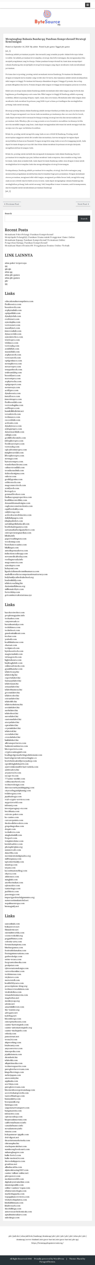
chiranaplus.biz (12, 1143)
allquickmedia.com (13, 1063)
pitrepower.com (12, 1176)
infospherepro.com (14, 440)
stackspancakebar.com (16, 1146)
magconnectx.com (14, 562)
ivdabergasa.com (13, 793)
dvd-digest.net (12, 1137)
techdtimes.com (12, 627)
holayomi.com (11, 568)
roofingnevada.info (14, 559)
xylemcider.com (12, 885)
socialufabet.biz (12, 707)
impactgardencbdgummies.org (20, 897)
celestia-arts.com (13, 941)
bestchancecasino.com (16, 544)
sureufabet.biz (11, 716)
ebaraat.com (11, 645)
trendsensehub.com (14, 470)
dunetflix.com (11, 853)
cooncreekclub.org (14, 935)
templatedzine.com (14, 841)
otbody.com (10, 1033)
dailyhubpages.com (14, 518)
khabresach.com (12, 1205)
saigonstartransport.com (17, 1107)
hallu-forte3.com (13, 1155)
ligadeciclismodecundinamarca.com (22, 571)
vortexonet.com (12, 325)
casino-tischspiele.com (16, 1030)
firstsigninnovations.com (17, 953)
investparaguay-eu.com (16, 808)
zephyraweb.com (13, 354)
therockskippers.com (15, 1161)
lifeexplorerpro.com (14, 455)
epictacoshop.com (13, 1116)
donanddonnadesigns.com (17, 503)
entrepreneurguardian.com (18, 532)
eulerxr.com (10, 476)
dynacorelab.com (13, 334)
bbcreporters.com (13, 749)
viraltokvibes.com (13, 992)
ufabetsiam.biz (12, 683)
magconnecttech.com (15, 485)
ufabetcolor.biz (12, 695)
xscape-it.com (11, 775)
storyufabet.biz (12, 722)
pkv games (51, 47)
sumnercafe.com (13, 850)
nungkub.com (11, 879)
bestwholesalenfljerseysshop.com (21, 761)
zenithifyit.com (12, 348)
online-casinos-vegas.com (17, 1188)
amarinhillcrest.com (14, 1007)
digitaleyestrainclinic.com (17, 1182)
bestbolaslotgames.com (16, 527)
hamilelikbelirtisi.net (14, 411)
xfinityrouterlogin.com (15, 1191)
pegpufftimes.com (13, 938)
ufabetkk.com (11, 1060)
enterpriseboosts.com (15, 1021)
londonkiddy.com (13, 580)
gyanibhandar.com (13, 669)
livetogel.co (10, 491)
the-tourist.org (12, 1010)
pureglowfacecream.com (17, 1069)
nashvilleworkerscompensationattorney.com (26, 574)
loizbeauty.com (12, 1045)
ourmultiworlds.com (14, 932)
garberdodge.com (13, 956)
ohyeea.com (10, 873)
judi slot (16, 1236)
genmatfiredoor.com (15, 494)
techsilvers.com (12, 832)
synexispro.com (12, 565)
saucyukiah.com (12, 923)
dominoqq (47, 1236)
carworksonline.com (14, 971)
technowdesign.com (14, 784)
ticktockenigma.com (14, 473)
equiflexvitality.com (14, 509)
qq (6, 266)
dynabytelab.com (13, 316)
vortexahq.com (12, 346)
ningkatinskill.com (13, 835)
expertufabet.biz (12, 678)
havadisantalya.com (14, 624)
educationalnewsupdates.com (19, 301)
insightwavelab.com (14, 452)
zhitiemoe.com (12, 876)
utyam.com (10, 867)
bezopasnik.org (12, 1102)
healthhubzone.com (14, 642)
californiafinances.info (15, 1122)
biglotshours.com (13, 660)
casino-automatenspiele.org (18, 1027)
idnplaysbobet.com (14, 521)
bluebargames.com (14, 947)
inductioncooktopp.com (16, 553)
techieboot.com (12, 630)
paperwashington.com (15, 538)
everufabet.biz (11, 734)
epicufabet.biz (11, 725)
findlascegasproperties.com (18, 497)
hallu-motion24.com (14, 1158)
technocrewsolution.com (17, 989)
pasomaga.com (12, 894)
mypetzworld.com (13, 802)
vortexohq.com (12, 446)
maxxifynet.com (12, 328)
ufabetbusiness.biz (13, 689)
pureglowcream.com (15, 1087)
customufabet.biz (13, 719)
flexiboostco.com (13, 304)
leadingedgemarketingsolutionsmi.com (23, 755)
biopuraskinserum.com (16, 1119)
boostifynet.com (12, 375)
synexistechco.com (14, 337)
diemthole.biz (11, 1057)
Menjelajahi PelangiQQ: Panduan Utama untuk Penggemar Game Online (40, 237)
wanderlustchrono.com (16, 464)
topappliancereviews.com (17, 1197)
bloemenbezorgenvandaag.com (20, 1090)
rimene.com (10, 1131)
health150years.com (14, 983)
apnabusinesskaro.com (16, 1214)
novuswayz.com (12, 387)
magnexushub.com (14, 654)
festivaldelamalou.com (15, 950)
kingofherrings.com (14, 1072)
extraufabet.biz (12, 698)
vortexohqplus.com (14, 405)
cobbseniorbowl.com (15, 781)
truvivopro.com (12, 340)
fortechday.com (12, 592)
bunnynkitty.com (13, 1099)
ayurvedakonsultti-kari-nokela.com (21, 767)
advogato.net (11, 1013)
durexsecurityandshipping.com (19, 787)
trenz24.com (11, 1039)
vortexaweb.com (13, 357)
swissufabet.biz (12, 686)
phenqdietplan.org (14, 847)
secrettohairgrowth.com (17, 1093)
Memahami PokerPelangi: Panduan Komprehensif (29, 234)
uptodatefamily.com (14, 862)
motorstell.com (12, 980)
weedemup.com (12, 541)
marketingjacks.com (14, 1194)
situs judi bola (26, 1236)
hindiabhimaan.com (14, 1202)
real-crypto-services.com (17, 799)
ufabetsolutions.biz (14, 704)
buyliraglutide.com (13, 663)
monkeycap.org (12, 1001)
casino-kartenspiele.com (16, 1024)
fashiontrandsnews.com (16, 746)
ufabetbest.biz (11, 713)
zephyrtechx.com (13, 381)
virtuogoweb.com (13, 657)
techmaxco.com (12, 417)
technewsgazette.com (15, 1066)
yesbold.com (11, 639)
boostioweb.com (13, 307)
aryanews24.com (13, 772)
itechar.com (10, 636)
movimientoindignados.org (18, 856)
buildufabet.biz (12, 740)
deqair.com (10, 829)
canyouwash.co (12, 621)
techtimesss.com (13, 974)
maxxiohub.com (12, 351)
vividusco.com (11, 343)
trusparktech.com (13, 369)
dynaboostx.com (13, 393)
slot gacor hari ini (47, 1239)
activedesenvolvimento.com (18, 515)
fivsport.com (11, 838)
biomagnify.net (12, 906)
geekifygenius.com (13, 479)
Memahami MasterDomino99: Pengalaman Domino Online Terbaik (37, 245)
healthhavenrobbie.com (16, 500)
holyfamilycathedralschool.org (19, 577)
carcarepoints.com (14, 820)
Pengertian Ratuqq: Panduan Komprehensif (26, 243)
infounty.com (11, 805)
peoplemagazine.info (15, 615)
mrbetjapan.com (13, 1075)
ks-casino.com (12, 817)
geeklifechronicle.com (15, 438)
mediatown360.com (14, 1179)
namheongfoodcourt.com (17, 1149)
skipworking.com (13, 1042)
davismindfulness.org (15, 586)
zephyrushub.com (13, 310)
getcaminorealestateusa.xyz (18, 595)
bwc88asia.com (12, 811)
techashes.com (12, 618)
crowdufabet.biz (12, 737)
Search (8, 213)
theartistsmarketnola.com (17, 1140)
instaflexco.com (12, 396)
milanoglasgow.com (14, 1152)
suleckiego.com (12, 1217)
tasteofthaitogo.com (15, 1096)
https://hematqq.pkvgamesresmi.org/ (47, 1243)
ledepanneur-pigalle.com (17, 1134)
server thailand (32, 1239)
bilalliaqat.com (12, 547)
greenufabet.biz (12, 692)
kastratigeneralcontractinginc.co (21, 758)
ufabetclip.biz (11, 675)
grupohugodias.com (14, 826)
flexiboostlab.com (13, 402)
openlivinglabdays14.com (16, 764)
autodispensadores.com (16, 550)
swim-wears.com (13, 959)
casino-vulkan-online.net (16, 1173)
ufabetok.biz (10, 731)
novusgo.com (11, 458)
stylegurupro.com (13, 429)
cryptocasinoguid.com (15, 752)
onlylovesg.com (12, 512)
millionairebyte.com (14, 589)
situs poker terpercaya (15, 263)
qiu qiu (8, 269)
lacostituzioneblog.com (16, 870)
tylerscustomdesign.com (16, 968)
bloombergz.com (13, 1018)
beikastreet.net (12, 926)
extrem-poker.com (14, 814)
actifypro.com (11, 390)
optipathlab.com (12, 313)
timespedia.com (12, 1051)
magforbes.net (12, 998)
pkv (6, 281)
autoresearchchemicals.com (18, 1211)
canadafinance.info (14, 1125)
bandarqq (37, 1236)
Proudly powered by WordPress (49, 1258)
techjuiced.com (12, 648)
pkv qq (75, 1239)
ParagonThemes (47, 1261)
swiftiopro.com (12, 408)
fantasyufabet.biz (13, 680)
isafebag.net (10, 1015)
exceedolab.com (12, 420)
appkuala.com (11, 1081)
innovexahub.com (13, 331)
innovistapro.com (13, 399)
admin (35, 47)
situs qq (8, 272)
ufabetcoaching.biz (14, 583)
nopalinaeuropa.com (14, 903)
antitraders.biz (12, 770)
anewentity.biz (12, 1078)
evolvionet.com (12, 319)
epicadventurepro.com (16, 449)
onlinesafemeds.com (14, 666)
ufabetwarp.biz (12, 672)
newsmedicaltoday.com (16, 556)
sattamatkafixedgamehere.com (20, 530)
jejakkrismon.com (13, 1054)
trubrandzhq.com (13, 372)
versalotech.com (13, 414)
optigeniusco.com (13, 360)
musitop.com (11, 864)
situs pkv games (12, 275)
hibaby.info (10, 535)
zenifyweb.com (12, 488)
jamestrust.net (12, 1036)
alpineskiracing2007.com (16, 1170)
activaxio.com (11, 423)
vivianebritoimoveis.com (16, 995)
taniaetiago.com (12, 888)
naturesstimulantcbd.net (16, 900)
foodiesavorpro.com (14, 443)
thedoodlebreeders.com (16, 823)
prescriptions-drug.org (16, 986)
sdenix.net (10, 1004)
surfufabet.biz (11, 710)
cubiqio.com (10, 435)
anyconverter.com (13, 1048)
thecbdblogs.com (13, 1208)
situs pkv (77, 1236)
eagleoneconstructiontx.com (19, 506)
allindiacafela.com (13, 1167)
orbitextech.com (13, 482)
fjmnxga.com (11, 1105)
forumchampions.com (15, 944)
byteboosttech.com (14, 651)
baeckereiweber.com (14, 612)
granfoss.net (11, 1164)
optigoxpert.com (13, 384)
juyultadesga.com (13, 796)
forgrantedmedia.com (15, 962)
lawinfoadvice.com (14, 844)
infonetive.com (12, 1113)
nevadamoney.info (13, 1128)
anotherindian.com (14, 882)
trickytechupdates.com (16, 1199)
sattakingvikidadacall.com (17, 524)
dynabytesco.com (13, 426)
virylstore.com (12, 977)
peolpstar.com (12, 965)
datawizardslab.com (14, 432)
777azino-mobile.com (15, 778)
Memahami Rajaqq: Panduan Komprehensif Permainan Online (35, 240)
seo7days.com (11, 1084)
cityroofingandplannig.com (18, 790)
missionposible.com (14, 1185)
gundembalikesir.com (15, 633)
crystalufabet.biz (13, 728)
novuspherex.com (13, 363)
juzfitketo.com (12, 891)
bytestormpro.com (14, 461)
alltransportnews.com (15, 743)
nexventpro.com (13, 378)
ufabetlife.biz (11, 701)
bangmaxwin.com (13, 1110)
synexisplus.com (12, 322)
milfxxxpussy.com (13, 859)
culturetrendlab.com (14, 467)
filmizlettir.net (11, 929)
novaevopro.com (13, 366)
